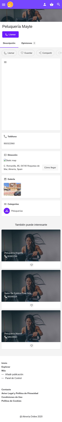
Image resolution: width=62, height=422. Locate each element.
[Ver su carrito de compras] (52, 4)
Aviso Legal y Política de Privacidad (20, 393)
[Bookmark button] (31, 265)
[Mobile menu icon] (4, 5)
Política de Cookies (11, 401)
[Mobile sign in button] (45, 4)
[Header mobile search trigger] (58, 4)
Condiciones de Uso (12, 397)
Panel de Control (13, 378)
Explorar (6, 367)
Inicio (4, 363)
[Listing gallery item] (12, 189)
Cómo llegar (50, 167)
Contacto (6, 389)
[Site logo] (10, 5)
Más (4, 370)
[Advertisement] (31, 97)
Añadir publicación (14, 374)
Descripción (9, 43)
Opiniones (28, 43)
